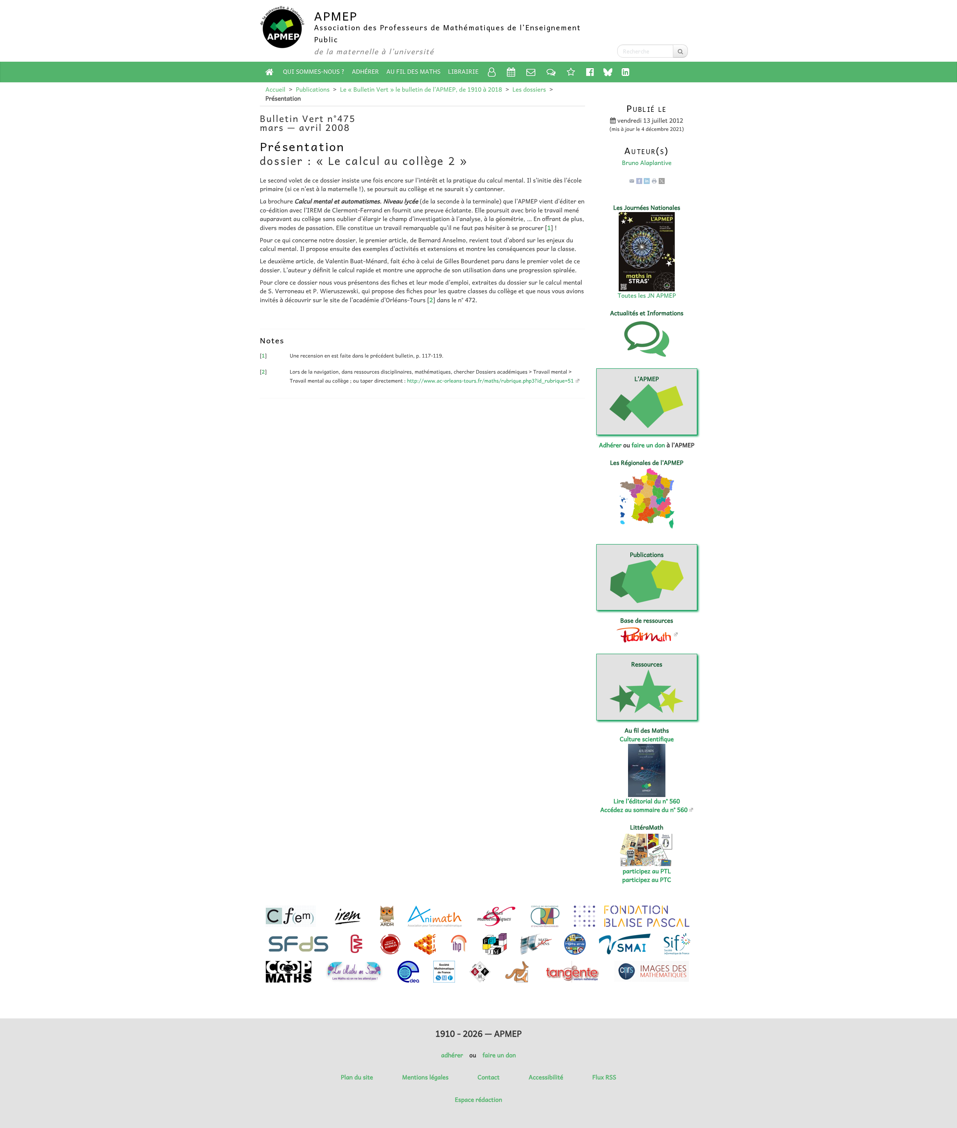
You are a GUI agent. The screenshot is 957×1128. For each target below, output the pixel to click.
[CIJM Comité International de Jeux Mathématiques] (425, 944)
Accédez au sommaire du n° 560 (644, 810)
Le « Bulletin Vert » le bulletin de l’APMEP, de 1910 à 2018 (421, 89)
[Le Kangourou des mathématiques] (517, 972)
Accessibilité (546, 1077)
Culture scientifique (647, 739)
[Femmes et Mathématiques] (496, 916)
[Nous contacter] (531, 72)
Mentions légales (425, 1077)
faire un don (648, 445)
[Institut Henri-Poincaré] (459, 944)
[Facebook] (639, 180)
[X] (662, 180)
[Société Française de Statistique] (299, 944)
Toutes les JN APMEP (647, 295)
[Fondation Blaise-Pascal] (631, 916)
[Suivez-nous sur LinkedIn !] (625, 72)
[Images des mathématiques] (651, 971)
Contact (489, 1077)
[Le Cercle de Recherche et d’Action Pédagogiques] (545, 916)
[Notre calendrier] (511, 72)
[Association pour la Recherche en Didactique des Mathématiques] (387, 916)
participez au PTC (646, 880)
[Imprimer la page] (654, 180)
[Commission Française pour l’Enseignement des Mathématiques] (291, 916)
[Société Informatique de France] (677, 944)
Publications (312, 89)
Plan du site (357, 1077)
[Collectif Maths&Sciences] (390, 944)
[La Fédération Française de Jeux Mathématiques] (495, 944)
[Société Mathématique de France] (444, 972)
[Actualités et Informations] (551, 72)
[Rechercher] (680, 51)
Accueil (275, 89)
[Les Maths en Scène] (354, 972)
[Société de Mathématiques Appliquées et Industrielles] (624, 944)
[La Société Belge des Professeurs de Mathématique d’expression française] (480, 972)
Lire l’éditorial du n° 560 (646, 801)
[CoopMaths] (288, 972)
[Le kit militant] (571, 72)
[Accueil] (269, 72)
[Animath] (434, 916)
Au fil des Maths (414, 71)
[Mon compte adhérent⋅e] (491, 72)
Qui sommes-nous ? (313, 71)
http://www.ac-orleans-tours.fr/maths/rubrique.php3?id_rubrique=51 (490, 381)
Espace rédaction (478, 1099)
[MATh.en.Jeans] (536, 944)
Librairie (463, 71)
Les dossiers (529, 89)
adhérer (452, 1055)
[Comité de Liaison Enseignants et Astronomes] (408, 972)
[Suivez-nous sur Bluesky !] (608, 72)
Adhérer (365, 71)
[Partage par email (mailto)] (632, 180)
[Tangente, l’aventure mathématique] (572, 972)
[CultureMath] (356, 944)
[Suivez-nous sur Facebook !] (590, 72)
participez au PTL (647, 871)
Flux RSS (604, 1077)
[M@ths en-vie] (575, 944)
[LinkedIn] (647, 180)
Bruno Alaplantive (647, 163)
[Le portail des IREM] (347, 916)
